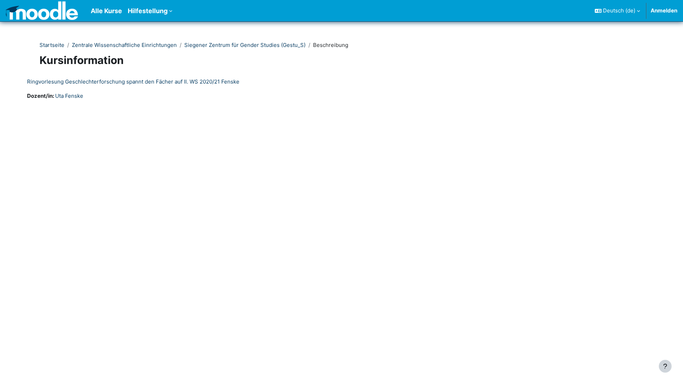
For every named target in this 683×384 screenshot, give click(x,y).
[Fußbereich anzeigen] (665, 366)
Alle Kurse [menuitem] (106, 11)
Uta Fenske (69, 95)
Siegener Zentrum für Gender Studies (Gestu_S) (245, 45)
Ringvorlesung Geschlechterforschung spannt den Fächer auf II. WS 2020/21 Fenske (133, 81)
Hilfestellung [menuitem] (148, 11)
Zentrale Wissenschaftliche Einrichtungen (124, 45)
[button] (617, 10)
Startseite (51, 45)
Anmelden (664, 10)
